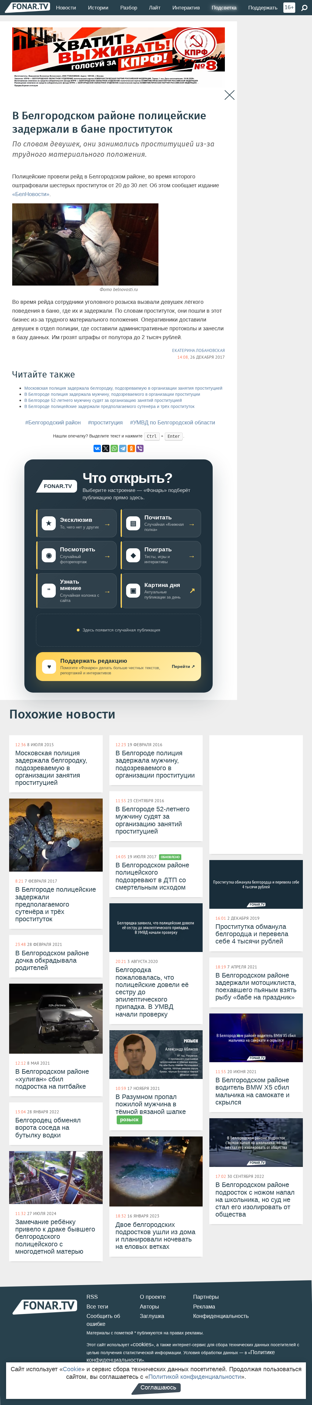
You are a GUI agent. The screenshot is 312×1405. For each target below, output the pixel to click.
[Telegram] (122, 448)
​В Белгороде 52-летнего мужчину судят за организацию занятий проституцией (103, 400)
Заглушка (152, 1316)
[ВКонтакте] (97, 448)
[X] (105, 448)
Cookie (72, 1369)
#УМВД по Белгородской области (172, 422)
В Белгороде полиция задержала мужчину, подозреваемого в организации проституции (112, 394)
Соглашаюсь (158, 1387)
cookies (142, 1344)
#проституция (105, 422)
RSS (92, 1297)
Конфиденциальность (221, 1316)
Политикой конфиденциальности (194, 1377)
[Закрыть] (230, 95)
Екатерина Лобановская (198, 350)
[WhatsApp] (114, 448)
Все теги (97, 1306)
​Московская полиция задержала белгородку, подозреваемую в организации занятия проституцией (123, 388)
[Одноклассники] (131, 448)
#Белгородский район (53, 422)
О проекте (153, 1297)
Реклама (204, 1306)
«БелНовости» (30, 194)
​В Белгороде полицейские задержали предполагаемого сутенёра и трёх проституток (109, 406)
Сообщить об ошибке (103, 1320)
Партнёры (206, 1297)
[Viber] (140, 448)
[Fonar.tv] (27, 7)
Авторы (149, 1306)
